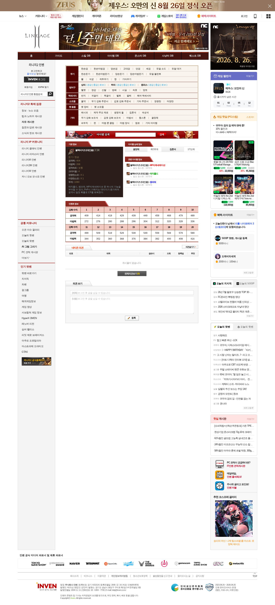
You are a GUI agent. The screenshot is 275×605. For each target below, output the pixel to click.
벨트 (119, 95)
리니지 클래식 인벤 (32, 148)
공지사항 (200, 576)
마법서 (129, 118)
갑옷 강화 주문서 (122, 101)
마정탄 (170, 101)
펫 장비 (84, 107)
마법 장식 (124, 123)
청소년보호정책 (140, 576)
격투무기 (104, 79)
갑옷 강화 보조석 (112, 118)
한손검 (84, 68)
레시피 (84, 112)
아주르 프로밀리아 (31, 340)
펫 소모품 (99, 107)
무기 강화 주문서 (99, 101)
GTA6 (25, 352)
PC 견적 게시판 (30, 252)
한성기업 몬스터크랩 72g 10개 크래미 (232, 432)
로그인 (244, 16)
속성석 (145, 112)
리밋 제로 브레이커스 (33, 335)
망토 (145, 90)
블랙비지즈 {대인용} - (147, 165)
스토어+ (250, 117)
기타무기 (126, 79)
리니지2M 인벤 (29, 165)
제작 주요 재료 (101, 112)
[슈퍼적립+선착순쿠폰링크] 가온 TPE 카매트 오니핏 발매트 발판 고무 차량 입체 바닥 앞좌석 (234, 425)
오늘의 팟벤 (28, 241)
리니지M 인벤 (29, 159)
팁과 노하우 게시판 (32, 116)
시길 (124, 90)
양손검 (114, 68)
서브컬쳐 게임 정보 (32, 312)
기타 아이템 (151, 123)
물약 (83, 101)
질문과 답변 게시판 (32, 127)
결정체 (155, 118)
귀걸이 (94, 95)
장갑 (93, 90)
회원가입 (28, 87)
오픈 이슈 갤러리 (30, 230)
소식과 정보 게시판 (32, 133)
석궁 (91, 79)
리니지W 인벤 (29, 171)
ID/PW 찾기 (43, 87)
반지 (83, 95)
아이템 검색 (106, 135)
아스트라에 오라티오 (32, 346)
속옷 (135, 90)
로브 (102, 85)
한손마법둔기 (102, 74)
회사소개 (74, 576)
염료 (137, 123)
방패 (114, 90)
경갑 (89, 85)
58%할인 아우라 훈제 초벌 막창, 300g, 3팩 (234, 450)
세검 (148, 68)
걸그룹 (25, 290)
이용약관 (101, 576)
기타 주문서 (143, 101)
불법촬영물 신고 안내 (162, 576)
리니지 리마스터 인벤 (33, 154)
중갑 (95, 85)
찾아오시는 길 (184, 576)
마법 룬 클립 (108, 123)
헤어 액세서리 (144, 95)
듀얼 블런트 (155, 74)
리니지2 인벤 (36, 64)
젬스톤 (142, 118)
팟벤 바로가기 (29, 273)
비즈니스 (88, 576)
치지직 (25, 279)
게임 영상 (27, 307)
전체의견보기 (132, 273)
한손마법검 (99, 68)
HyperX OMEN (29, 318)
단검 (138, 68)
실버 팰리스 (28, 329)
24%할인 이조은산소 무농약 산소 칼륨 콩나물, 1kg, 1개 (234, 444)
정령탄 (157, 101)
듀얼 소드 (161, 68)
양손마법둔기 (136, 74)
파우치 (84, 123)
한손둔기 (85, 74)
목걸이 (107, 95)
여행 (24, 295)
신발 (104, 90)
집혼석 (132, 112)
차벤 (24, 284)
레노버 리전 (28, 324)
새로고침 (247, 273)
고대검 (126, 68)
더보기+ (250, 76)
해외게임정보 (29, 301)
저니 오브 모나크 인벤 (33, 176)
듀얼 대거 (176, 68)
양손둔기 (119, 74)
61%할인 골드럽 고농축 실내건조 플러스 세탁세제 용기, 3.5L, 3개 (234, 438)
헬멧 (83, 90)
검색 (50, 94)
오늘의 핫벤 (28, 235)
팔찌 (129, 95)
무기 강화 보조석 (89, 118)
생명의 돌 (119, 112)
